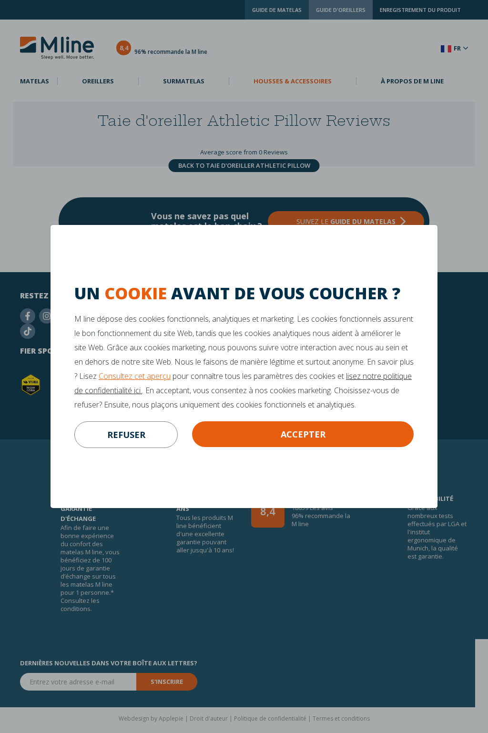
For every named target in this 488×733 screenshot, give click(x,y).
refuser (126, 434)
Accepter (303, 434)
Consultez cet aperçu (135, 376)
